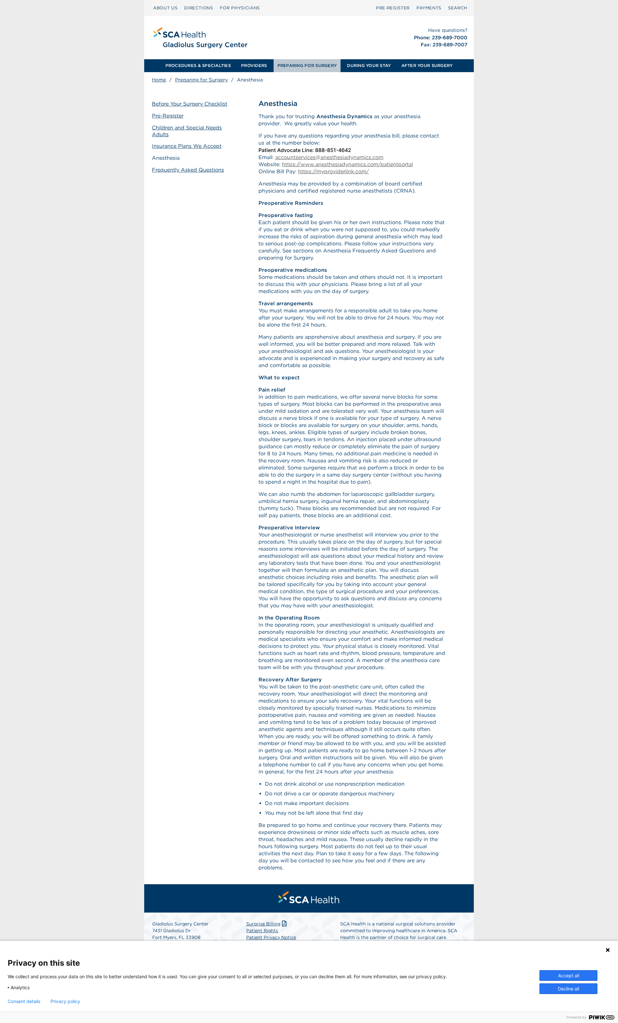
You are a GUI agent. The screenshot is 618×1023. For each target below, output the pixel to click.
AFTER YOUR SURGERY (427, 65)
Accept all (568, 975)
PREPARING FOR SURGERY (307, 65)
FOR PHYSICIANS (240, 7)
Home (159, 80)
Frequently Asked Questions (188, 170)
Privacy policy (65, 1001)
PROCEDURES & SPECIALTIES (198, 65)
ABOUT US (165, 7)
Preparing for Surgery (201, 80)
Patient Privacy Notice (271, 937)
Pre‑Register (393, 7)
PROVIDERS (254, 65)
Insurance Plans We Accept (186, 146)
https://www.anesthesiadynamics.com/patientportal (347, 164)
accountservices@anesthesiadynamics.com (329, 157)
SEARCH (457, 7)
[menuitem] (165, 8)
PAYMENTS (429, 7)
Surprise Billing (263, 923)
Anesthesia (166, 158)
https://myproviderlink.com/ (333, 171)
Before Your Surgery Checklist (189, 104)
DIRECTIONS (198, 7)
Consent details (24, 1001)
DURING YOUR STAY (369, 65)
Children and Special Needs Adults (187, 131)
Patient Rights (262, 930)
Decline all (568, 988)
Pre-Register (167, 116)
